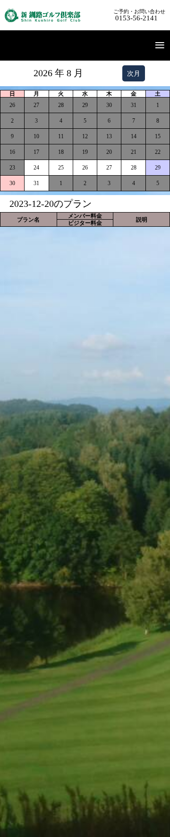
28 (133, 167)
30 (12, 183)
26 (85, 167)
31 (36, 183)
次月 (133, 73)
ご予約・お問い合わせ (139, 15)
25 (61, 167)
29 (158, 167)
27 (109, 167)
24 (36, 167)
